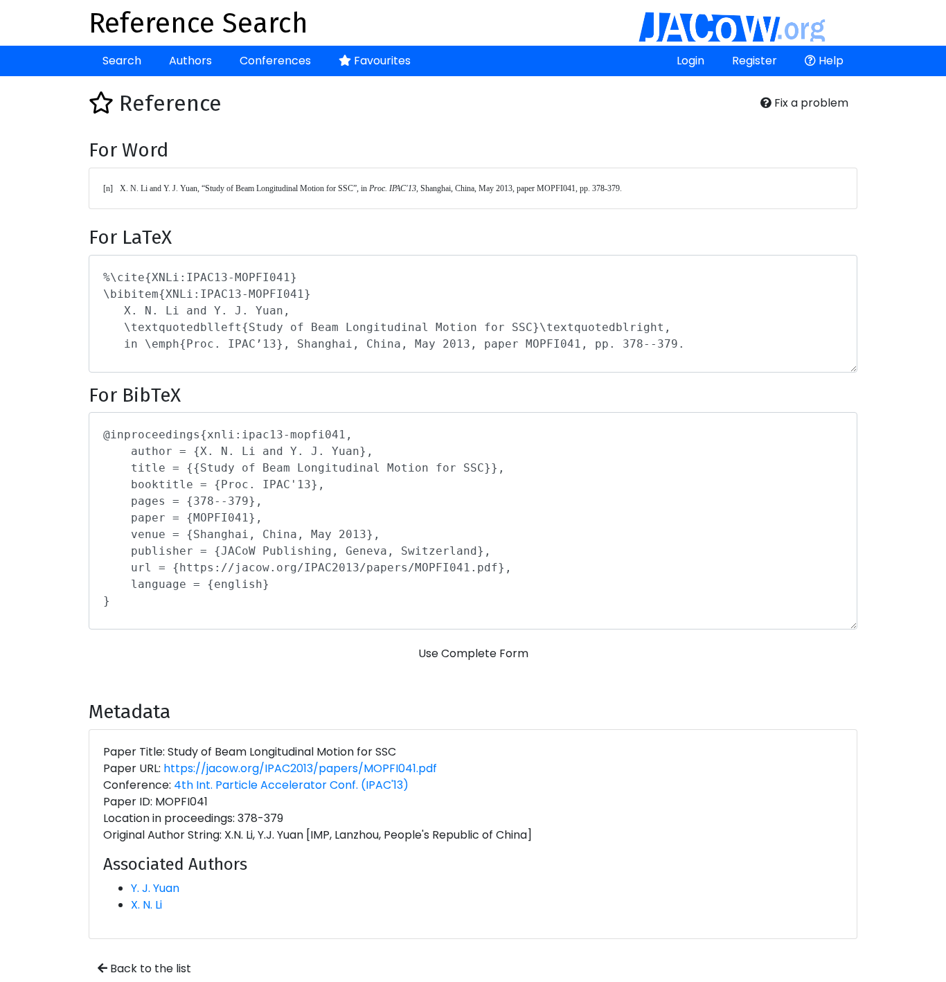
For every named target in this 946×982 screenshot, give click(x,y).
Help (830, 61)
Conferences (275, 61)
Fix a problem (809, 103)
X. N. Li (146, 905)
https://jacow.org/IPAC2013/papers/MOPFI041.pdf (300, 768)
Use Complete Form (473, 653)
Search (121, 61)
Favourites (381, 61)
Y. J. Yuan (155, 888)
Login (690, 61)
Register (754, 61)
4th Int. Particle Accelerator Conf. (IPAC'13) (291, 785)
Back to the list (149, 968)
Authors (190, 61)
